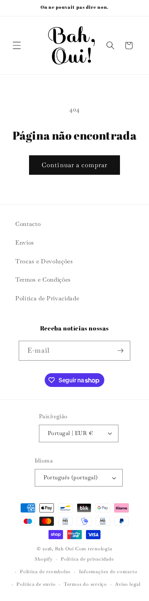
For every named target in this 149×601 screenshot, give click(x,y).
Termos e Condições (43, 280)
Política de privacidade (87, 559)
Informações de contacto (108, 572)
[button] (17, 45)
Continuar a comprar (74, 165)
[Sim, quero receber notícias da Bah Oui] (120, 351)
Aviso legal (127, 584)
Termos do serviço (85, 584)
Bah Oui (64, 549)
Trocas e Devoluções (44, 261)
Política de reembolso (45, 572)
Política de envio (35, 584)
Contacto (27, 224)
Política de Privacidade (47, 298)
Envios (24, 243)
